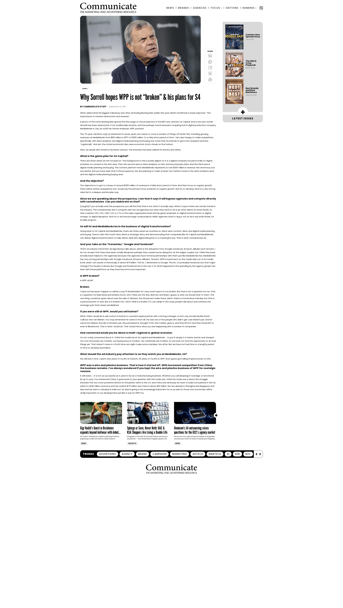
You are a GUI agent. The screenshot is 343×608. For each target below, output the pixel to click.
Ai (228, 454)
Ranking (249, 8)
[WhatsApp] (210, 61)
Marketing (179, 454)
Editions (232, 8)
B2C (248, 454)
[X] (210, 73)
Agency (127, 454)
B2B (237, 454)
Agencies (200, 8)
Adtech (198, 454)
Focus (215, 8)
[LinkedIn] (210, 55)
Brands (183, 8)
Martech (215, 454)
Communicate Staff (94, 106)
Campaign (159, 454)
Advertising (107, 454)
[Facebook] (210, 67)
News (170, 8)
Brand (142, 454)
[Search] (261, 8)
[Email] (210, 79)
